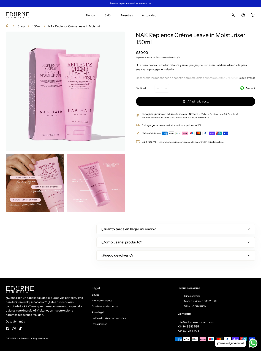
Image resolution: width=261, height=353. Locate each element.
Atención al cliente (102, 300)
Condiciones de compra (105, 306)
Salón (108, 15)
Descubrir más (15, 321)
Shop (21, 26)
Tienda (92, 15)
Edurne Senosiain (21, 338)
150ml (36, 26)
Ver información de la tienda (195, 117)
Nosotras (127, 15)
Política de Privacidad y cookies (109, 318)
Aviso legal (98, 312)
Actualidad (149, 15)
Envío (158, 57)
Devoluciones (99, 324)
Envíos (95, 294)
